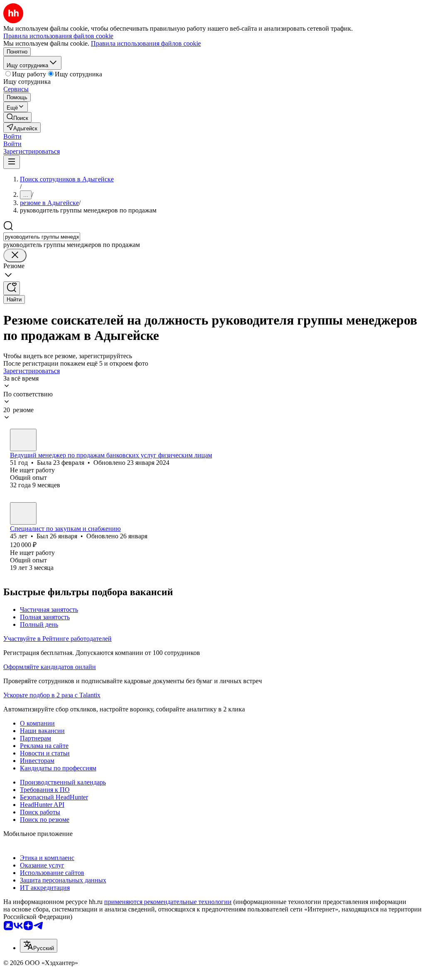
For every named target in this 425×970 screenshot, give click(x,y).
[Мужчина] (23, 513)
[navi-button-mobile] (11, 162)
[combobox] (41, 236)
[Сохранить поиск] (11, 288)
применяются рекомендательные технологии (168, 901)
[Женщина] (23, 440)
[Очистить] (15, 255)
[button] (12, 136)
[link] (17, 117)
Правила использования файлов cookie (146, 43)
